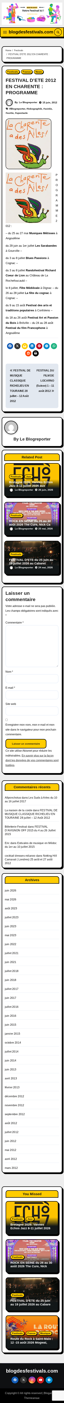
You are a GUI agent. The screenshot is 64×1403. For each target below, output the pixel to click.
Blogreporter (18, 108)
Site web (10, 704)
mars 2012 (11, 1167)
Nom (9, 671)
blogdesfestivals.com (31, 31)
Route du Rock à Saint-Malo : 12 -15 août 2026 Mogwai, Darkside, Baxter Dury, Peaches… (31, 1344)
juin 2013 (10, 1069)
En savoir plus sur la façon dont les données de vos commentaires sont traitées (32, 760)
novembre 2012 (14, 1105)
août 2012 (11, 1123)
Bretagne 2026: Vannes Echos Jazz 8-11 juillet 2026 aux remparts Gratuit (31, 485)
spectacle (22, 113)
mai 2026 (10, 899)
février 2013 (12, 1087)
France (27, 71)
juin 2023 (10, 926)
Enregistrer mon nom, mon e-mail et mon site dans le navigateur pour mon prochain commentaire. (30, 729)
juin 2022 (10, 944)
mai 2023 (10, 935)
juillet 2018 (11, 971)
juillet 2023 (11, 917)
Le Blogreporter (28, 102)
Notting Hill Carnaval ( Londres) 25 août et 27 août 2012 (31, 859)
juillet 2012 (11, 1132)
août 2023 (11, 908)
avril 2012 (11, 1159)
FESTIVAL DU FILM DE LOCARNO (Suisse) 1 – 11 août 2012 (45, 380)
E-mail (10, 687)
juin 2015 (10, 1024)
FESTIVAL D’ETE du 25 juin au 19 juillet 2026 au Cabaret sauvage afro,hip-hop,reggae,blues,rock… (31, 1306)
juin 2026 (10, 890)
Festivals (12, 71)
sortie (10, 113)
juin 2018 (10, 980)
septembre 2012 (15, 1114)
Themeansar (31, 1398)
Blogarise (49, 1393)
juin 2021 (10, 962)
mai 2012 (10, 1150)
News (38, 71)
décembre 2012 (14, 1096)
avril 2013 (11, 1078)
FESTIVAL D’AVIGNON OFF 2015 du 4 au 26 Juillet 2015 (30, 830)
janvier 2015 (12, 1033)
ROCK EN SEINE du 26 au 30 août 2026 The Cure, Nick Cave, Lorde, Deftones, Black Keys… (32, 524)
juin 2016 (10, 1015)
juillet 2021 (11, 953)
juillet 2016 (11, 1006)
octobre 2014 (13, 1042)
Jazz (28, 476)
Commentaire (14, 622)
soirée (48, 108)
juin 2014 (10, 1060)
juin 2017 (10, 997)
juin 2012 (10, 1141)
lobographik (35, 108)
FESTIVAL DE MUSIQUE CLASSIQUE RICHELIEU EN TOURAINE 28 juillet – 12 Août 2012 (20, 386)
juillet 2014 (11, 1051)
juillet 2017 (11, 989)
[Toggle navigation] (5, 32)
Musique (45, 1333)
